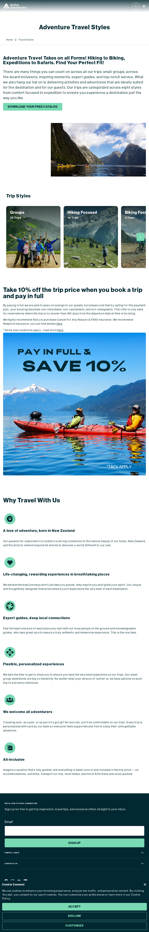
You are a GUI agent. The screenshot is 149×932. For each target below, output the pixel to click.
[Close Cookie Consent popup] (145, 884)
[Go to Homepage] (14, 6)
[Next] (140, 237)
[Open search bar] (135, 6)
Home (9, 39)
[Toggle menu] (144, 6)
